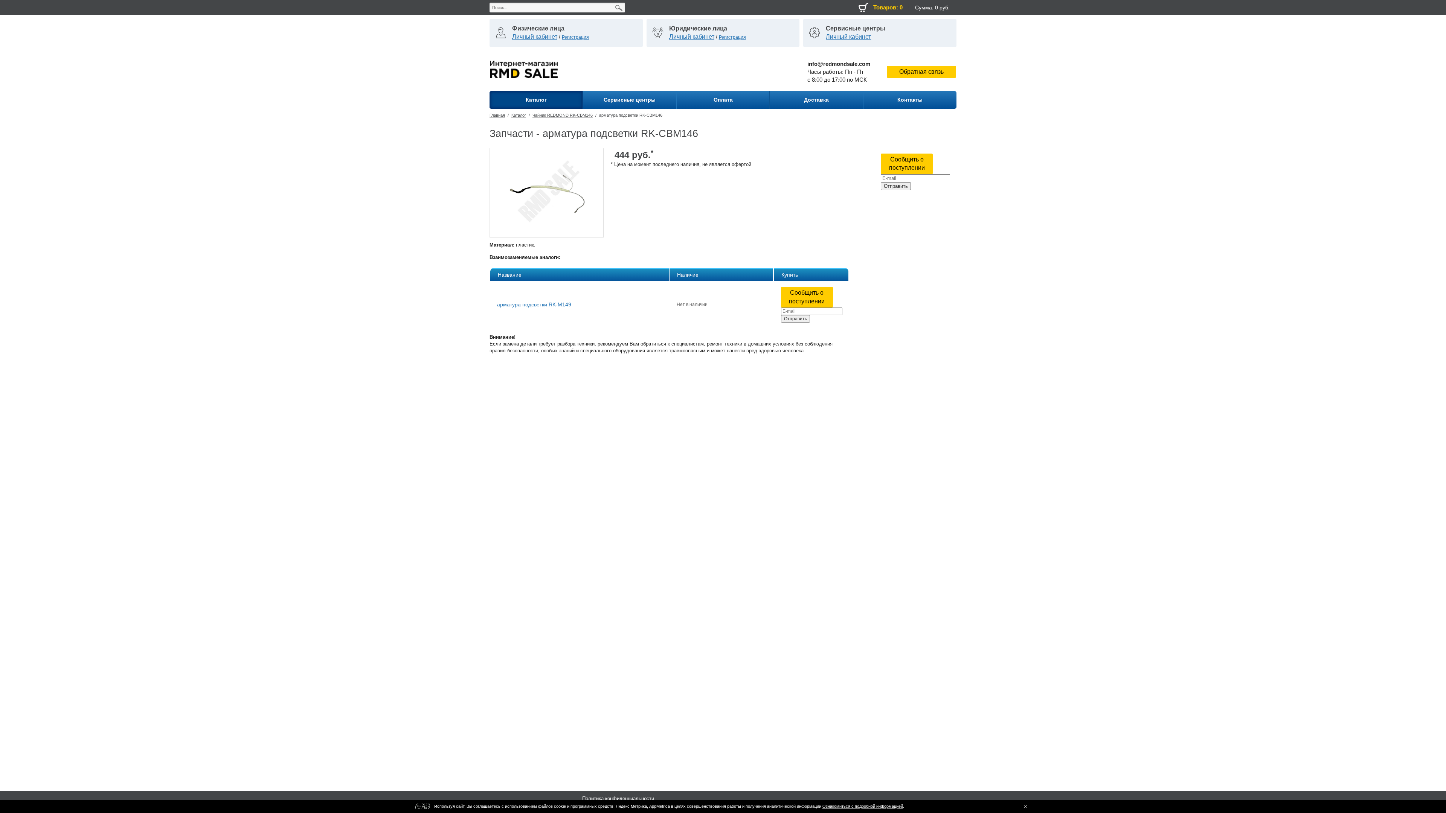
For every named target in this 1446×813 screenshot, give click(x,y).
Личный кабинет (534, 36)
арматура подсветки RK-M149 (534, 304)
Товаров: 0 (888, 7)
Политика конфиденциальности (618, 798)
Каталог (518, 115)
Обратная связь (921, 72)
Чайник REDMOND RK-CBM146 (562, 115)
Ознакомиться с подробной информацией (862, 806)
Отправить (896, 186)
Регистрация (575, 37)
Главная (497, 115)
